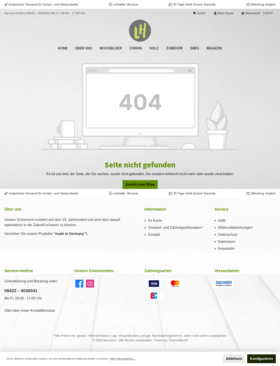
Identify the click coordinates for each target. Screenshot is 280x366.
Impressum (226, 241)
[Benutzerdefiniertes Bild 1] (153, 284)
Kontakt (154, 234)
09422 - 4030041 (38, 13)
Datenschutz (228, 234)
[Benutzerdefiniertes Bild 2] (175, 284)
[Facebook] (79, 284)
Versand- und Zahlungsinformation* (175, 227)
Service (221, 209)
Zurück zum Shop (140, 184)
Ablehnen (234, 359)
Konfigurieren (261, 359)
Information (155, 209)
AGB (222, 220)
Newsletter (226, 248)
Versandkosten (128, 335)
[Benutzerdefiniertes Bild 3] (153, 296)
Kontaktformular (42, 310)
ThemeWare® (178, 340)
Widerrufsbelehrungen (235, 227)
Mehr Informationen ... (123, 358)
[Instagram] (90, 284)
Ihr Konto (155, 220)
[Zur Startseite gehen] (140, 31)
